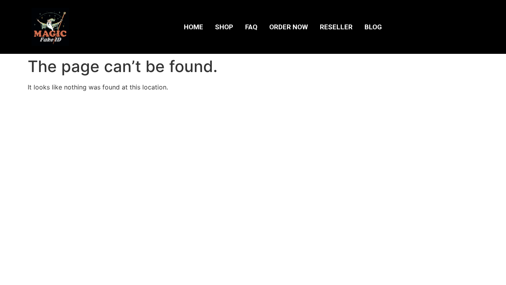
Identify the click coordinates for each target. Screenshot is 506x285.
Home (193, 27)
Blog (373, 27)
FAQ (251, 27)
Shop (224, 27)
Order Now (288, 27)
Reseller (336, 27)
